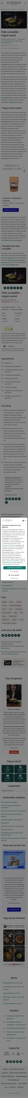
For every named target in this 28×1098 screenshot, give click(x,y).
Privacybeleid (16, 564)
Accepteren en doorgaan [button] (14, 567)
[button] (14, 575)
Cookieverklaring (14, 578)
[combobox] (23, 520)
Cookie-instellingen (7, 564)
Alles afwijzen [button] (14, 571)
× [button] (25, 520)
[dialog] (14, 549)
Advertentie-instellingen (13, 560)
